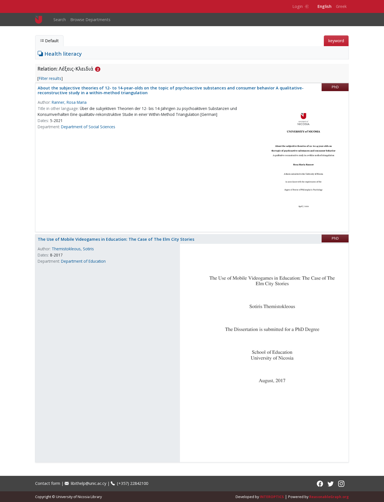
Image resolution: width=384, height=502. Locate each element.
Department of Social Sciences (88, 126)
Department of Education (83, 261)
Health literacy (62, 53)
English (324, 6)
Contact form (47, 483)
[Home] (41, 19)
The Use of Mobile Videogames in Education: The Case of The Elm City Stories (116, 239)
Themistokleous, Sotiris (73, 248)
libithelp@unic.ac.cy (88, 483)
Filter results (50, 78)
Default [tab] (51, 40)
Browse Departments (90, 19)
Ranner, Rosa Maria (69, 102)
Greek (341, 6)
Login (297, 6)
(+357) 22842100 (132, 483)
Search (59, 19)
